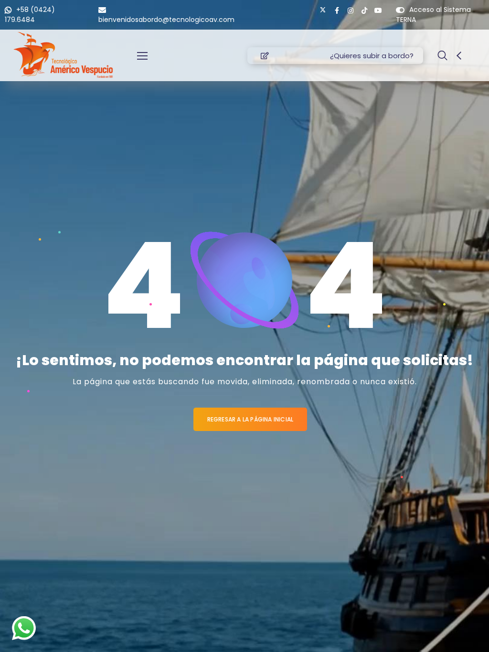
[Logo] (63, 55)
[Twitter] (322, 10)
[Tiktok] (364, 10)
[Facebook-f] (336, 10)
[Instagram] (350, 10)
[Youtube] (378, 10)
